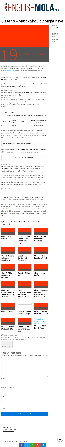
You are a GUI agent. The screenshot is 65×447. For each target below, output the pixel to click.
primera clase (11, 71)
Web (2, 396)
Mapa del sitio (7, 427)
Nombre (4, 378)
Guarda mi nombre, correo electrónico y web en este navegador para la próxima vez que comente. (24, 407)
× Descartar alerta (7, 345)
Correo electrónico (8, 387)
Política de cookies (8, 431)
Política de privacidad (9, 429)
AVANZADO (4, 18)
